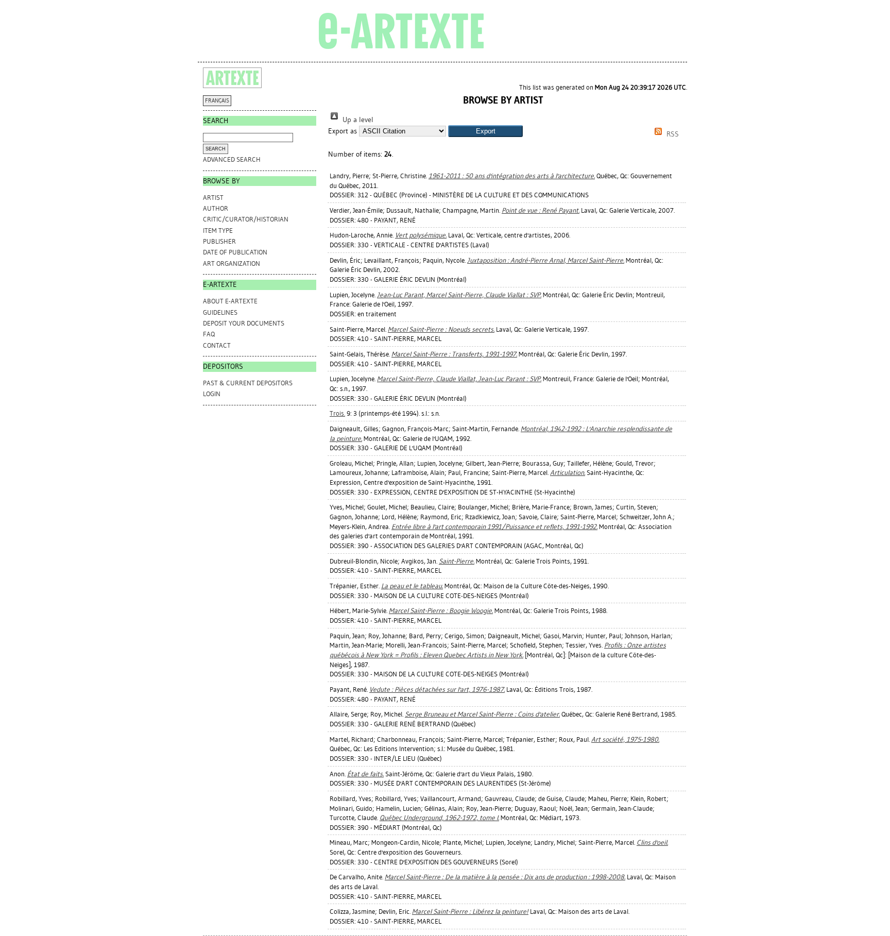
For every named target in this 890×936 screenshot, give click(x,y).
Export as (342, 131)
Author (215, 208)
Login (211, 394)
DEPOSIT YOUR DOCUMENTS (243, 323)
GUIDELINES (220, 312)
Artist (213, 197)
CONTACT (217, 345)
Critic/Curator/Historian (245, 219)
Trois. (337, 413)
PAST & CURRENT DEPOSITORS (248, 383)
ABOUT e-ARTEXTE (230, 301)
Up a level (356, 119)
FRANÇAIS (217, 100)
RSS (671, 134)
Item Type (218, 230)
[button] (485, 131)
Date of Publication (235, 252)
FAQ (209, 334)
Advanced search (232, 159)
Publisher (219, 241)
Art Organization (231, 263)
